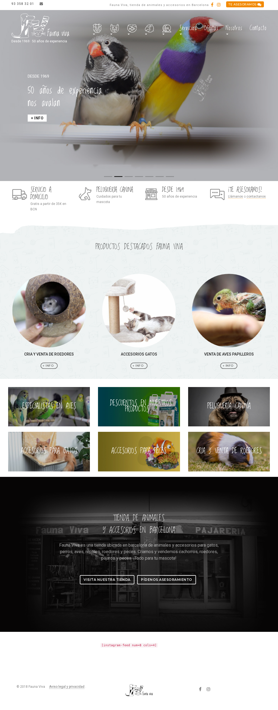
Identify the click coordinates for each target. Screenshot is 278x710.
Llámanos (235, 196)
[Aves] (149, 29)
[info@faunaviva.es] (41, 4)
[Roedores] (167, 29)
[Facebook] (212, 5)
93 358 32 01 (23, 4)
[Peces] (132, 29)
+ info (37, 118)
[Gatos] (115, 29)
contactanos (256, 196)
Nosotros (234, 28)
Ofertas (211, 28)
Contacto (258, 28)
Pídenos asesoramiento (166, 580)
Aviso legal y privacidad (66, 687)
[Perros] (97, 29)
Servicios (188, 28)
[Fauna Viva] (40, 26)
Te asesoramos (242, 4)
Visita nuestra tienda (107, 580)
